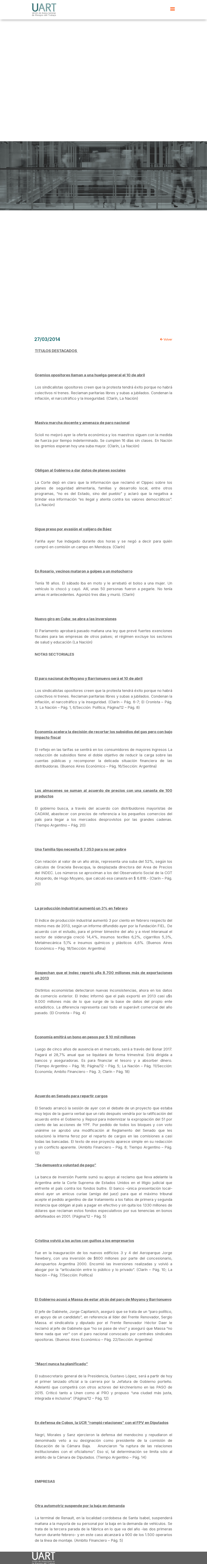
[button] (172, 9)
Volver (167, 339)
